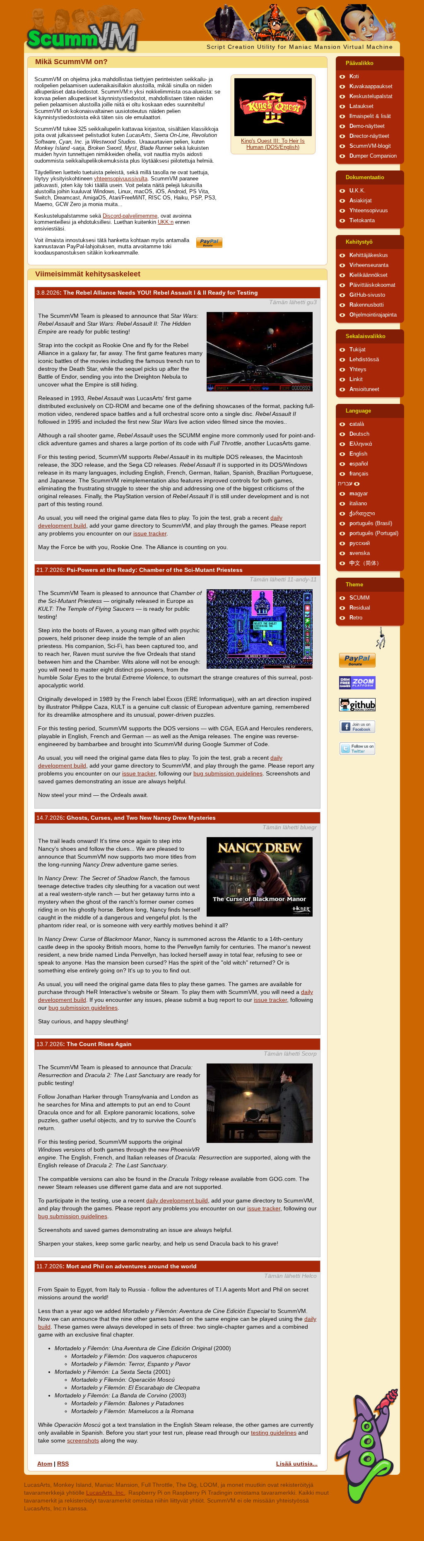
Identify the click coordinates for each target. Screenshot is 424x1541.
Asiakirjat (360, 201)
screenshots (83, 1440)
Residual (359, 608)
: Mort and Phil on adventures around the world (116, 1266)
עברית (345, 484)
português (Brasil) (370, 523)
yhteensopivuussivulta (120, 179)
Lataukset (361, 106)
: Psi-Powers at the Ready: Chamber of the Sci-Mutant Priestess (139, 569)
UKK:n (165, 222)
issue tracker (149, 533)
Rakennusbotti (366, 305)
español (358, 464)
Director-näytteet (369, 136)
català (356, 424)
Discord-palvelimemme (130, 216)
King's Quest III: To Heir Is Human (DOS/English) (273, 144)
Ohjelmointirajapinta (373, 315)
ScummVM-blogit (370, 146)
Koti (354, 76)
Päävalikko (359, 63)
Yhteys (357, 369)
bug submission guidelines (228, 773)
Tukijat (357, 350)
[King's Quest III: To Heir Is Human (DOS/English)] (273, 134)
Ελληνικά (360, 444)
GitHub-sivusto (367, 295)
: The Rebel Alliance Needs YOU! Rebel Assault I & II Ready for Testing (147, 292)
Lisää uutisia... (297, 1463)
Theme (354, 585)
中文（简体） (365, 563)
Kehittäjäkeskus (368, 255)
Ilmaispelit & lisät (370, 116)
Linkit (356, 379)
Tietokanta (362, 220)
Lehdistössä (364, 359)
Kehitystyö (359, 242)
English (358, 454)
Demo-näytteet (367, 126)
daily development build (177, 1200)
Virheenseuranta (368, 265)
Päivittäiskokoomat (372, 285)
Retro (355, 618)
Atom (44, 1463)
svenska (359, 553)
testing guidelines (273, 1432)
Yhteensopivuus (368, 211)
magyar (358, 494)
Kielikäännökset (368, 275)
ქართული (362, 513)
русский (359, 543)
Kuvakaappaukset (371, 86)
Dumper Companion (373, 156)
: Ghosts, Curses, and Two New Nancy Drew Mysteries (126, 817)
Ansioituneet (364, 389)
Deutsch (359, 434)
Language (358, 411)
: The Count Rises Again (84, 1044)
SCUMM (359, 598)
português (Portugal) (373, 533)
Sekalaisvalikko (365, 336)
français (359, 474)
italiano (358, 503)
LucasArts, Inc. (105, 1492)
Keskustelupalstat (371, 96)
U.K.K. (357, 191)
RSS (63, 1463)
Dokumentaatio (365, 177)
